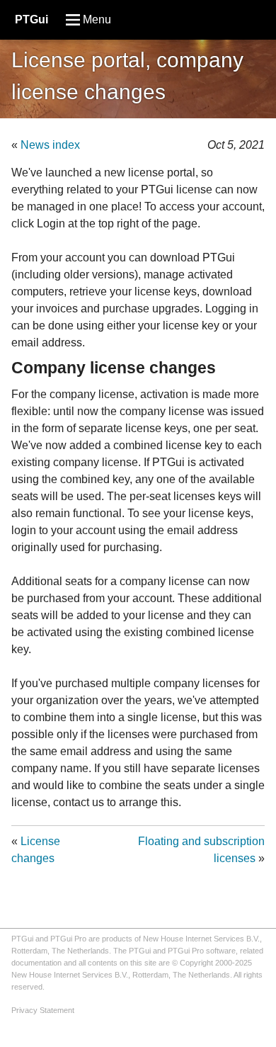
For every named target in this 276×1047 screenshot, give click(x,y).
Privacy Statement (42, 1010)
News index (50, 145)
